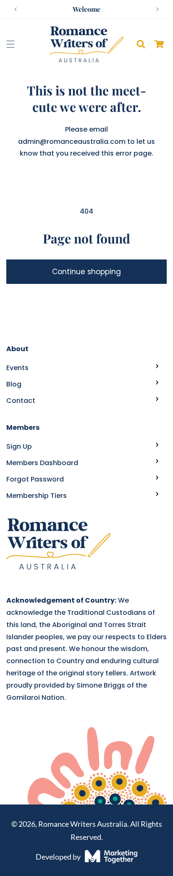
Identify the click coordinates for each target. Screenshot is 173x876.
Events (17, 368)
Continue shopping (86, 272)
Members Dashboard (42, 463)
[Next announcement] (157, 9)
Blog (13, 384)
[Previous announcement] (15, 9)
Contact (20, 400)
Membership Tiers (36, 495)
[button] (10, 44)
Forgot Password (35, 479)
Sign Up (19, 446)
